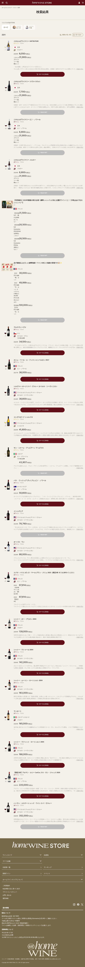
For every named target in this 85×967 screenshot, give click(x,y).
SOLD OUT (43, 112)
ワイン (15, 7)
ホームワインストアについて (13, 879)
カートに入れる (43, 74)
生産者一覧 (6, 867)
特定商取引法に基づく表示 (11, 889)
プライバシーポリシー (10, 892)
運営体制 (5, 898)
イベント (47, 873)
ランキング (48, 867)
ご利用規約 (6, 885)
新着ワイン (6, 873)
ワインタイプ (7, 855)
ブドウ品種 (6, 861)
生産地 (46, 855)
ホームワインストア (7, 7)
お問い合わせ (7, 895)
